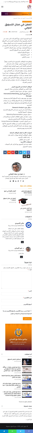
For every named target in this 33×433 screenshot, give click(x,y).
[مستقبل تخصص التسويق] (27, 362)
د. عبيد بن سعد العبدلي (24, 31)
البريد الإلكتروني (27, 297)
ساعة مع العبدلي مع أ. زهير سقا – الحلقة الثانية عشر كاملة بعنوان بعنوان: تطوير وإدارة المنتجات (12, 393)
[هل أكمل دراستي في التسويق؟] (24, 202)
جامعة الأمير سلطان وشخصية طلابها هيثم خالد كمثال (11, 376)
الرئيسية (28, 18)
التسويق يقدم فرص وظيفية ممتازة (26, 192)
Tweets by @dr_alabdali (25, 401)
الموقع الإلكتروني (27, 304)
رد (22, 242)
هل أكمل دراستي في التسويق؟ (26, 209)
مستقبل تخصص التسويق (14, 359)
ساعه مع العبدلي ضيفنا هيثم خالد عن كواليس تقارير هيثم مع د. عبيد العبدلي (12, 385)
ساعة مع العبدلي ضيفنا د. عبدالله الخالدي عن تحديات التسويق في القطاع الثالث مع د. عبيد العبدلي (12, 369)
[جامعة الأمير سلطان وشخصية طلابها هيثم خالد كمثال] (27, 378)
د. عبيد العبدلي (19, 248)
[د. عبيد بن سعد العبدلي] (29, 6)
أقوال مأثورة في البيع (10, 191)
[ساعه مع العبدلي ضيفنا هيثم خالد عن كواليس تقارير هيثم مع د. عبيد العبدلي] (27, 386)
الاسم (30, 291)
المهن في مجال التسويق (19, 18)
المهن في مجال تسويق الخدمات (9, 199)
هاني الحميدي (19, 223)
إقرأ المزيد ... (28, 419)
